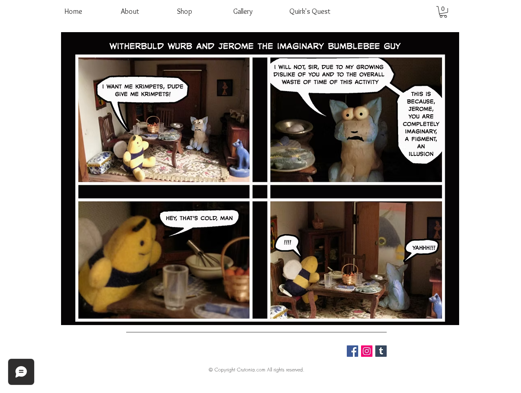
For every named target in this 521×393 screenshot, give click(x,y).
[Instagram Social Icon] (366, 351)
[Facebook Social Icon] (352, 351)
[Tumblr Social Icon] (381, 351)
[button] (443, 12)
